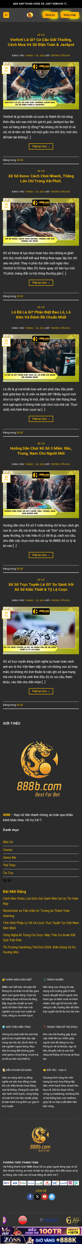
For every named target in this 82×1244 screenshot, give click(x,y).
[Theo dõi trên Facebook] (30, 1196)
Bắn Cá (8, 842)
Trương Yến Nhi (60, 55)
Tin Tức (8, 873)
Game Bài (9, 857)
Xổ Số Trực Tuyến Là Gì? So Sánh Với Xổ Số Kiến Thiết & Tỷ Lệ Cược (41, 587)
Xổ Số (41, 35)
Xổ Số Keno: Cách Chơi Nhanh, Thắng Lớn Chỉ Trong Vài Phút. (41, 178)
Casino (8, 850)
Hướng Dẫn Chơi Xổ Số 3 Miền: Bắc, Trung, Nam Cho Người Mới (41, 451)
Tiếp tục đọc (41, 146)
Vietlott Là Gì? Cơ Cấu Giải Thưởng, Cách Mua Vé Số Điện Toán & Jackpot (41, 42)
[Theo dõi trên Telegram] (52, 1196)
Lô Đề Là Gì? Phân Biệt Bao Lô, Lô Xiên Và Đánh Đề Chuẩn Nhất (41, 314)
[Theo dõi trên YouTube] (44, 1196)
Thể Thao (9, 865)
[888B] (28, 15)
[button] (6, 15)
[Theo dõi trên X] (37, 1196)
